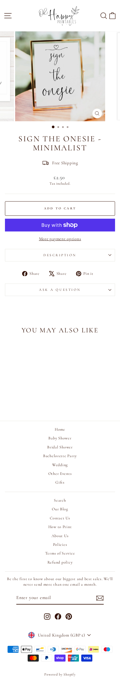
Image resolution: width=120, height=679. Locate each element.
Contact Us (60, 518)
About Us (60, 535)
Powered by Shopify (59, 674)
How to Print (60, 526)
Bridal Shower (60, 447)
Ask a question (60, 290)
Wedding (60, 464)
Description (60, 255)
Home (60, 429)
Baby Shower (59, 438)
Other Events (60, 473)
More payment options (60, 238)
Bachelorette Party (60, 455)
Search (60, 500)
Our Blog (60, 509)
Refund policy (60, 562)
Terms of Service (60, 553)
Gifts (60, 482)
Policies (60, 544)
